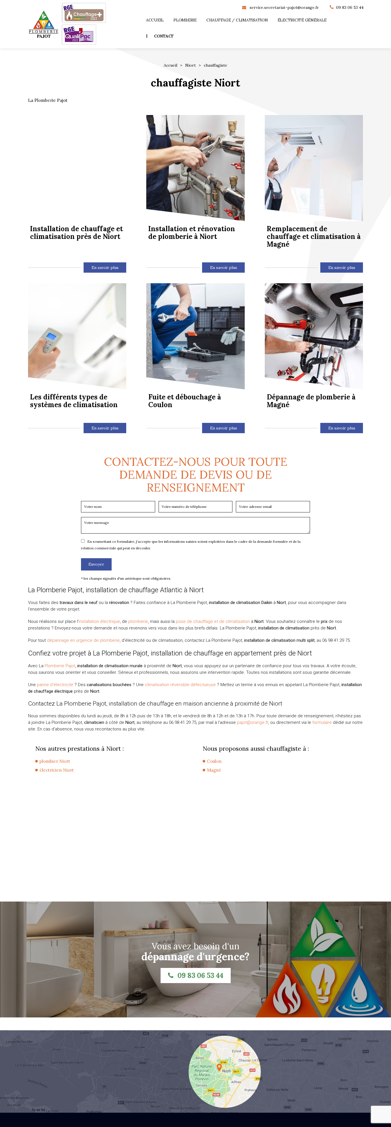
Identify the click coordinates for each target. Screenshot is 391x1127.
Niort (190, 65)
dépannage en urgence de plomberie (83, 640)
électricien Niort (57, 770)
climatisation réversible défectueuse (180, 684)
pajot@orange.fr (252, 722)
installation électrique (99, 621)
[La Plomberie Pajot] (43, 25)
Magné (214, 770)
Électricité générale (302, 20)
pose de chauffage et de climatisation (213, 621)
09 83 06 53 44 (350, 7)
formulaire (322, 722)
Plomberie (185, 20)
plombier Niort (55, 761)
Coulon (214, 761)
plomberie (138, 621)
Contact (164, 36)
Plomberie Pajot (60, 665)
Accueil (155, 20)
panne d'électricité (55, 684)
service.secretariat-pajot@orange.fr (284, 7)
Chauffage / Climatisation (237, 20)
